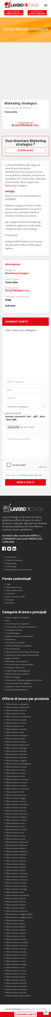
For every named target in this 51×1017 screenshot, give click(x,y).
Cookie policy (11, 566)
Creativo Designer (13, 633)
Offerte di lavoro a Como (15, 776)
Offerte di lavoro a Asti (15, 726)
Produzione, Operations (15, 667)
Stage (8, 584)
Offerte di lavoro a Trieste (16, 970)
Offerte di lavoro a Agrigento (17, 704)
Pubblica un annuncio (14, 560)
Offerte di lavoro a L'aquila (16, 720)
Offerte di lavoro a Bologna (16, 748)
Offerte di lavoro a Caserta (16, 767)
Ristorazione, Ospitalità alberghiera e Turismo (24, 680)
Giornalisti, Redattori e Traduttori (19, 645)
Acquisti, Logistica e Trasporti (17, 617)
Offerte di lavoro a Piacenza (17, 879)
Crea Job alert (11, 557)
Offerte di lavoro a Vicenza (16, 989)
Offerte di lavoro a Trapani (16, 964)
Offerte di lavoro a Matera (16, 861)
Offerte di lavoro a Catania (16, 785)
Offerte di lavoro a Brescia (16, 754)
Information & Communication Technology (22, 652)
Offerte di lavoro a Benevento (17, 745)
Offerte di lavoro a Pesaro (16, 905)
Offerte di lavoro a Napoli (16, 864)
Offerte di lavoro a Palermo (16, 876)
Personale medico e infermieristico (19, 664)
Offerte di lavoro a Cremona (17, 779)
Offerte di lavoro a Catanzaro (17, 789)
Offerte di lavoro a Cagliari (16, 760)
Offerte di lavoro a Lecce (15, 826)
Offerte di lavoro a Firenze (16, 801)
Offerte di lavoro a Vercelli (16, 983)
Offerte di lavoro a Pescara (16, 886)
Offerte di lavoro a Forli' (15, 792)
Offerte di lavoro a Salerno (16, 933)
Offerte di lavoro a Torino (16, 961)
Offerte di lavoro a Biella (15, 738)
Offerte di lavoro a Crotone (16, 820)
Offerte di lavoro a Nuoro (16, 870)
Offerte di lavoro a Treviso (16, 974)
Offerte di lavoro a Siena (15, 936)
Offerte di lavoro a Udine (15, 977)
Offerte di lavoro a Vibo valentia (18, 995)
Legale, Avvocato (12, 658)
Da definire (10, 603)
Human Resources (13, 649)
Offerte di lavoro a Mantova (16, 851)
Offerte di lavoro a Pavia (15, 908)
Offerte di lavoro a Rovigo (16, 930)
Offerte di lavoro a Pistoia (16, 901)
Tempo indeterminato (14, 590)
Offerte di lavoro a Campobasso (18, 763)
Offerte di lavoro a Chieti (15, 770)
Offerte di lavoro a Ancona (16, 710)
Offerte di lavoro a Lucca (15, 839)
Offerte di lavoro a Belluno (16, 742)
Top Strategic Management (16, 689)
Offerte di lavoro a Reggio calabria (19, 914)
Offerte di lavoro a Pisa (15, 892)
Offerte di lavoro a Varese (16, 980)
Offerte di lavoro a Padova (16, 883)
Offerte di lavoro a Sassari (16, 948)
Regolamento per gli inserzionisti (19, 569)
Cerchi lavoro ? (37, 12)
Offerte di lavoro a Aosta (15, 713)
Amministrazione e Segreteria (17, 624)
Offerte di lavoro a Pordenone (17, 895)
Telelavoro (10, 600)
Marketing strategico (17, 273)
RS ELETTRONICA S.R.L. (25, 125)
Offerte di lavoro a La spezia (17, 942)
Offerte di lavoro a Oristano (16, 873)
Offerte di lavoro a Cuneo (16, 773)
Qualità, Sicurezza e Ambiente (17, 674)
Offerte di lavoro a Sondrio (16, 939)
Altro (8, 620)
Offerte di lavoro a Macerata (17, 842)
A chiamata (10, 593)
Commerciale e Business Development (21, 627)
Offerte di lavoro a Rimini (15, 927)
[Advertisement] (25, 72)
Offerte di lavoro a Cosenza (16, 782)
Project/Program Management (18, 671)
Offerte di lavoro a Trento (16, 958)
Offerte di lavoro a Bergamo (17, 735)
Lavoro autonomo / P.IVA (15, 596)
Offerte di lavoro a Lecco (15, 823)
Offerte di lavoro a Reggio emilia (18, 917)
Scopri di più (25, 150)
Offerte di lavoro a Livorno (16, 829)
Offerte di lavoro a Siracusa (16, 945)
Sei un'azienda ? (14, 12)
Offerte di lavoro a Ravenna (16, 911)
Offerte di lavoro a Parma (16, 898)
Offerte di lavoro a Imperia (16, 817)
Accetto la (25, 475)
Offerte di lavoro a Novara (16, 867)
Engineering (10, 639)
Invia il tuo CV (25, 482)
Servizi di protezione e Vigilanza (18, 683)
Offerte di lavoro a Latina (15, 836)
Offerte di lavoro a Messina (16, 845)
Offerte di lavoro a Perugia (16, 889)
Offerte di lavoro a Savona (16, 952)
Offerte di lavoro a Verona (16, 992)
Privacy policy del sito (30, 475)
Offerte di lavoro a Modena (16, 854)
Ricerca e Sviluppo (13, 677)
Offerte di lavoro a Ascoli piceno (18, 716)
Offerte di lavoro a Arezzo (16, 723)
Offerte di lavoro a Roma (15, 923)
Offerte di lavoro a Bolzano (16, 757)
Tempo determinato (14, 587)
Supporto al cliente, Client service (19, 686)
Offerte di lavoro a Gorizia (16, 810)
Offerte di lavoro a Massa (16, 858)
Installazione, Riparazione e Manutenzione (22, 655)
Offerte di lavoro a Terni (15, 967)
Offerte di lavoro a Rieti (15, 920)
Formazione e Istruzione (15, 642)
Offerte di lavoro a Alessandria (18, 707)
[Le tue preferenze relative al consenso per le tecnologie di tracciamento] (46, 1012)
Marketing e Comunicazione (17, 661)
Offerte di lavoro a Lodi (15, 832)
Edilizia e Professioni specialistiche (19, 636)
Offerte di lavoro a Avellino (16, 729)
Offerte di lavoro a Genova (16, 807)
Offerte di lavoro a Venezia (16, 986)
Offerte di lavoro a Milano (16, 848)
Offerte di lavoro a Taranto (16, 955)
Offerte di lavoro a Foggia (16, 798)
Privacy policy (11, 563)
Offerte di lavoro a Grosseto (17, 814)
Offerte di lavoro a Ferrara (16, 795)
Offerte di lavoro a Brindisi (16, 751)
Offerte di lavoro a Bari (15, 732)
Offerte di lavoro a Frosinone (17, 804)
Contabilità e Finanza (14, 630)
